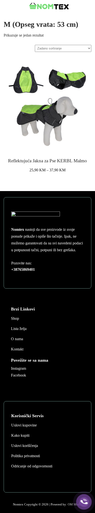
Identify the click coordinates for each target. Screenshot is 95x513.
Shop (15, 318)
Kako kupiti (20, 435)
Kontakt (17, 349)
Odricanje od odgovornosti (31, 466)
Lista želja (19, 329)
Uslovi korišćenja (24, 446)
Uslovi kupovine (24, 425)
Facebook (18, 375)
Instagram (18, 368)
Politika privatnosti (25, 456)
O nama (17, 339)
